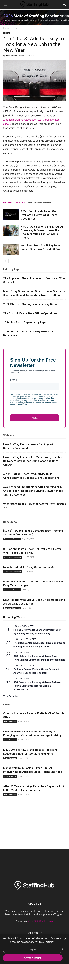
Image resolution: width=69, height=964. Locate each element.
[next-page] (10, 261)
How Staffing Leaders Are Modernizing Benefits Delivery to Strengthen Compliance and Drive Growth (32, 461)
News (6, 704)
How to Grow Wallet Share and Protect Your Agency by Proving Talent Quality (37, 631)
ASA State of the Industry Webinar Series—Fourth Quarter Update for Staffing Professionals (36, 686)
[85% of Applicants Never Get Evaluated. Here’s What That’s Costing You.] (11, 214)
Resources (10, 521)
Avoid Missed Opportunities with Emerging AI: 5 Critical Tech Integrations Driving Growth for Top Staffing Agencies (33, 490)
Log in (32, 949)
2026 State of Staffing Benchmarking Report (31, 304)
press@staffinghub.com (41, 921)
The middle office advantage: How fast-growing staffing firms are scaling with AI (39, 644)
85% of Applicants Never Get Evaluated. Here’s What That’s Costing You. (39, 215)
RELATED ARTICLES (14, 202)
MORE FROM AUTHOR (40, 202)
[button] (5, 4)
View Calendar (10, 696)
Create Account (32, 957)
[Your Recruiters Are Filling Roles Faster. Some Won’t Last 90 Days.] (11, 249)
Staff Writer (11, 55)
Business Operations (12, 608)
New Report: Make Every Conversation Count (31, 567)
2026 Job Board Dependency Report (26, 322)
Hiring (14, 28)
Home (6, 28)
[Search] (64, 4)
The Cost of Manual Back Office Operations (30, 313)
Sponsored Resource (12, 539)
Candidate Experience (12, 557)
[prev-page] (5, 261)
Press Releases (10, 721)
